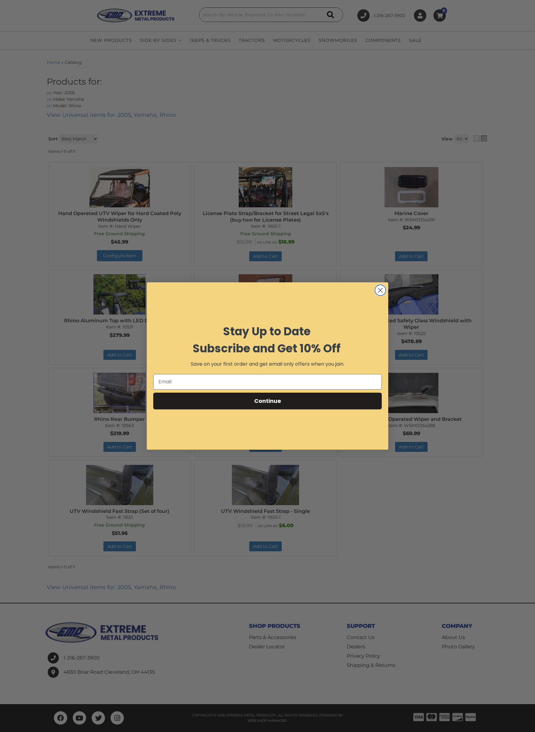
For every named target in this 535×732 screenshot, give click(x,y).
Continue (267, 401)
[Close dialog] (380, 290)
